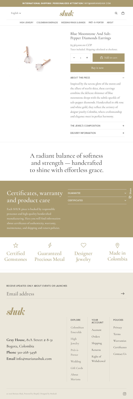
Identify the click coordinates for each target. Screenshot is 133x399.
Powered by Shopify (31, 394)
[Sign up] (123, 294)
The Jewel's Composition (85, 125)
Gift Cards (77, 368)
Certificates (75, 200)
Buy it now (97, 68)
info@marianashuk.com (34, 358)
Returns (96, 350)
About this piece (80, 77)
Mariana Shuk (17, 394)
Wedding (76, 361)
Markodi (53, 394)
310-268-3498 (27, 352)
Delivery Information (83, 133)
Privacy (117, 327)
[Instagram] (125, 394)
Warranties (119, 340)
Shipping (97, 343)
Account (96, 330)
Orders (96, 336)
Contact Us (119, 354)
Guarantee (74, 193)
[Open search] (116, 13)
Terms (117, 334)
